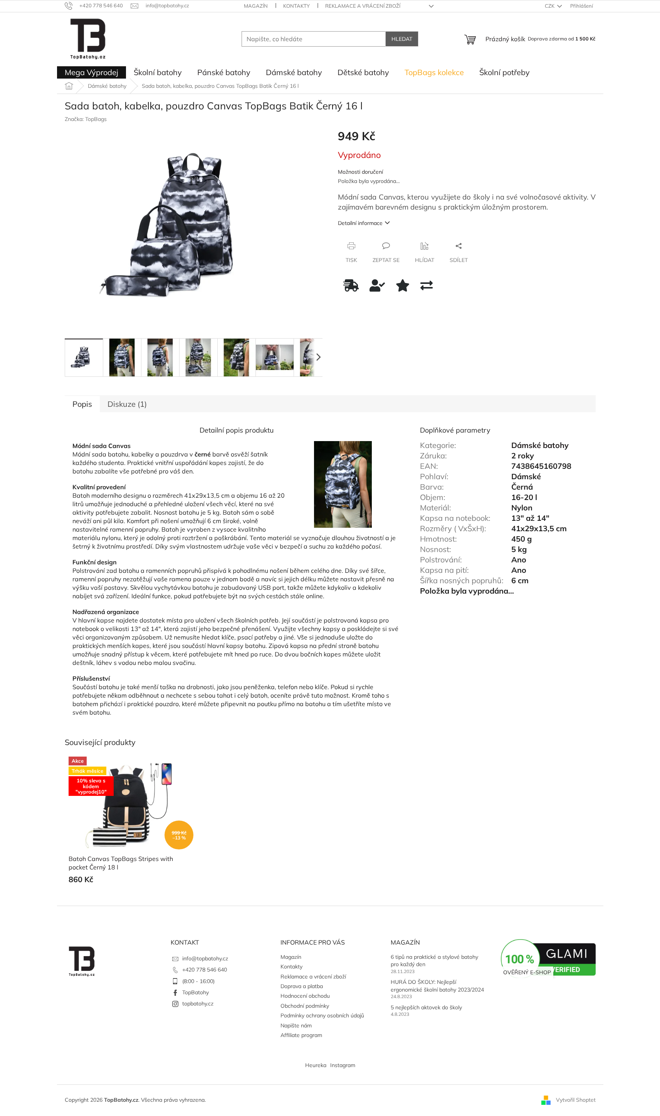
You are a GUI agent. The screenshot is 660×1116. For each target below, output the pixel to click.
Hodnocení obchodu (305, 995)
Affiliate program (301, 1035)
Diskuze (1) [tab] (127, 404)
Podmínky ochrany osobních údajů (322, 1015)
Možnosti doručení (360, 171)
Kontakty (296, 6)
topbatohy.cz (197, 1003)
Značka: (86, 119)
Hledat (401, 38)
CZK (550, 6)
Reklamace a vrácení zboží (362, 6)
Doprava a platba (301, 986)
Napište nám (296, 1025)
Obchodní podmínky (304, 1005)
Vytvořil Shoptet (576, 1099)
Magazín (256, 6)
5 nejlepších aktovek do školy (426, 1007)
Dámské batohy (540, 445)
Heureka (315, 1065)
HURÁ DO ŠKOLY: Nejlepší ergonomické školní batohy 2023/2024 (437, 985)
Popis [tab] (82, 404)
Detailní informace (360, 223)
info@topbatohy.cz (205, 958)
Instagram (342, 1065)
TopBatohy (195, 992)
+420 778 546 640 (204, 969)
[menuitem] (91, 72)
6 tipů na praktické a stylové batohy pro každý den (434, 960)
